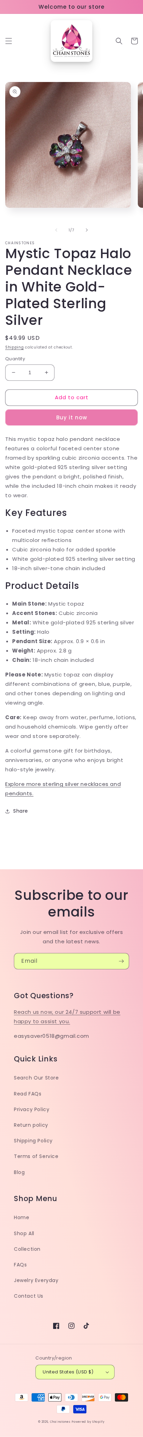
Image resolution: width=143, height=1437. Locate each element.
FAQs (20, 1264)
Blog (19, 1172)
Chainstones (60, 1422)
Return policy (31, 1125)
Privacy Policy (31, 1109)
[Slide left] (56, 230)
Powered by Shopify (88, 1422)
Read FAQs (27, 1093)
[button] (8, 41)
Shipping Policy (33, 1140)
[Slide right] (86, 230)
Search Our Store (36, 1077)
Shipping (14, 347)
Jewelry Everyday (36, 1280)
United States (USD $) (68, 1372)
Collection (27, 1249)
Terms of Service (36, 1156)
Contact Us (28, 1295)
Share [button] (20, 810)
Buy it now (71, 417)
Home (21, 1217)
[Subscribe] (121, 961)
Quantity (15, 358)
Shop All (24, 1233)
